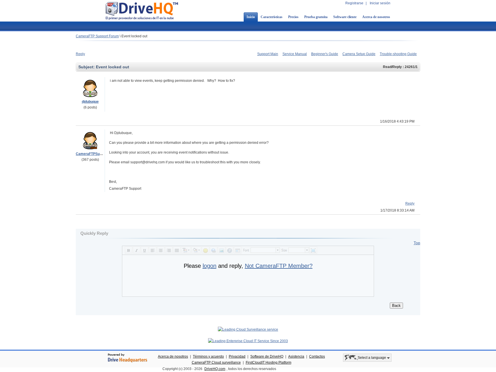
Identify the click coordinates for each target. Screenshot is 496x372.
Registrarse (354, 3)
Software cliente (344, 17)
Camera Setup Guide (358, 54)
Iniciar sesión (380, 3)
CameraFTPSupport (92, 154)
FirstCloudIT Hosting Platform (268, 363)
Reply (80, 54)
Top (417, 243)
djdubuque (90, 102)
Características (271, 17)
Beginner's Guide (324, 54)
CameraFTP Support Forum (97, 36)
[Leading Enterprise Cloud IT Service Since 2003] (248, 341)
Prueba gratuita (316, 17)
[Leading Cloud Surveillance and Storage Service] (248, 330)
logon (209, 266)
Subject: (87, 67)
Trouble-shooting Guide (398, 54)
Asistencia (296, 356)
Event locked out (134, 36)
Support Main (267, 54)
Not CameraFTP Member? (279, 266)
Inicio (251, 17)
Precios (293, 17)
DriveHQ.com (214, 369)
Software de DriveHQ (266, 356)
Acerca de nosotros (376, 17)
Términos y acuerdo (208, 356)
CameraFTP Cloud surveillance (216, 363)
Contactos (317, 356)
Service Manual (294, 54)
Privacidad (237, 356)
